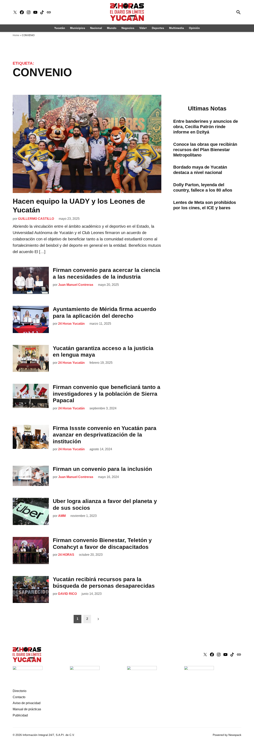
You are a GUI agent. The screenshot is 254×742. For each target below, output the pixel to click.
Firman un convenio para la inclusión (102, 469)
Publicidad (20, 715)
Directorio (19, 691)
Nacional (96, 28)
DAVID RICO (67, 593)
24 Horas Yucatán (71, 323)
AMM (62, 515)
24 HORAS (66, 554)
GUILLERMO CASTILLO (36, 218)
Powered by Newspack (227, 734)
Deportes (158, 28)
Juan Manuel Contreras (75, 284)
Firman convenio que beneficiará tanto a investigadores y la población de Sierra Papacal (106, 393)
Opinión (194, 28)
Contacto (19, 697)
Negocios (127, 28)
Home (16, 35)
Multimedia (176, 28)
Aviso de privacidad (26, 703)
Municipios (77, 28)
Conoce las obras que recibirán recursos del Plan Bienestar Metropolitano (205, 149)
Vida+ (143, 28)
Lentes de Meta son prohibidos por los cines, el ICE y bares (204, 205)
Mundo (111, 28)
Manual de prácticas (27, 709)
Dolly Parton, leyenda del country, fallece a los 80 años (202, 187)
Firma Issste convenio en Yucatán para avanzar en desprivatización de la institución (104, 434)
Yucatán (59, 28)
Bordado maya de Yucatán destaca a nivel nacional (200, 170)
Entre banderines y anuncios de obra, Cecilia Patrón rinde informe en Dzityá (205, 126)
